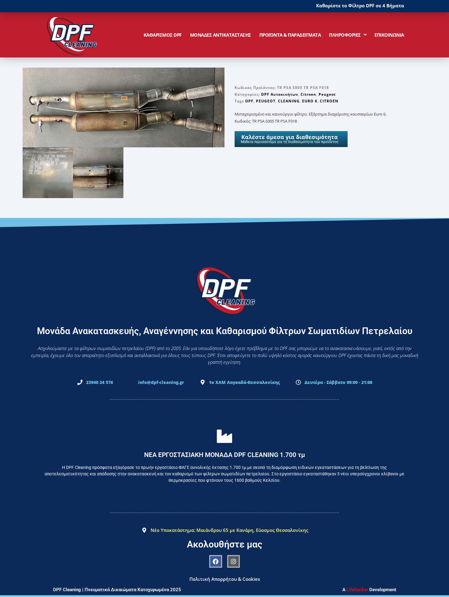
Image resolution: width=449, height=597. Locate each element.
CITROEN (329, 101)
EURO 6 (309, 101)
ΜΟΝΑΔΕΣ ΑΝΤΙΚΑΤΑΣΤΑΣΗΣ (220, 35)
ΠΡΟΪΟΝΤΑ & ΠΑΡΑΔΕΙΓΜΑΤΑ (290, 35)
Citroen (308, 94)
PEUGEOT (266, 101)
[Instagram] (233, 561)
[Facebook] (215, 561)
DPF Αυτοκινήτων (279, 94)
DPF (249, 101)
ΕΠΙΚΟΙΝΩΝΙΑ (389, 35)
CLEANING (289, 101)
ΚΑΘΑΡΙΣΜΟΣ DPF (163, 35)
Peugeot (327, 94)
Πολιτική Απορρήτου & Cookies (224, 579)
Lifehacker (357, 589)
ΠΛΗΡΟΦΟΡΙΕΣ (345, 35)
